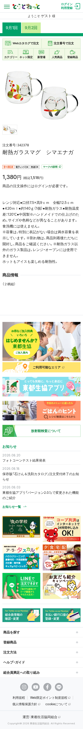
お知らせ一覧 (11, 506)
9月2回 (31, 27)
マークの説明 (50, 166)
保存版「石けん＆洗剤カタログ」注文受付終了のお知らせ (40, 476)
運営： (40, 717)
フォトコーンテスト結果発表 (24, 460)
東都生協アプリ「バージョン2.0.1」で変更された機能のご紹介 (40, 495)
